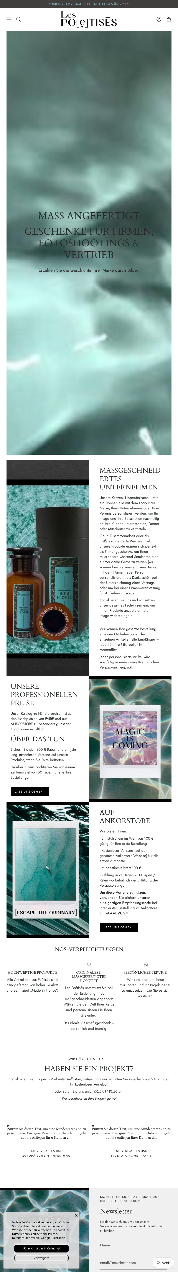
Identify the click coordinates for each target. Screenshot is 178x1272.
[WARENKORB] (169, 19)
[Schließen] (76, 1215)
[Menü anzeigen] (8, 19)
